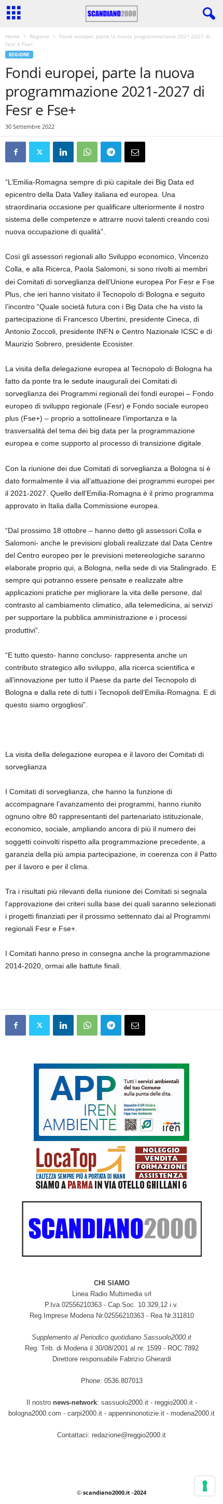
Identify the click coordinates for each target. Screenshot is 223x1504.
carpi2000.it (84, 1413)
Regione (39, 36)
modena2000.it (193, 1413)
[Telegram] (111, 152)
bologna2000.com (34, 1413)
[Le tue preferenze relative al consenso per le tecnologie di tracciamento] (205, 1486)
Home (12, 36)
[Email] (134, 152)
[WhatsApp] (87, 152)
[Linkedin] (63, 152)
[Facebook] (15, 152)
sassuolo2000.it (124, 1402)
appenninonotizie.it (136, 1413)
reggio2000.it (175, 1402)
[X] (39, 152)
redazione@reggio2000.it (129, 1435)
